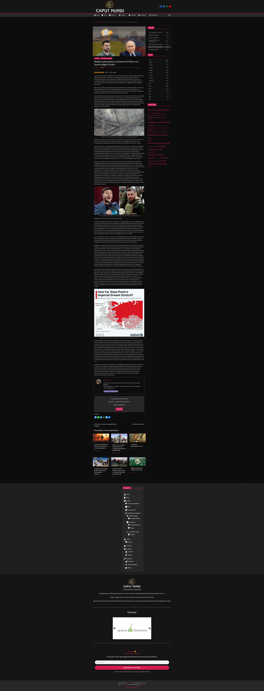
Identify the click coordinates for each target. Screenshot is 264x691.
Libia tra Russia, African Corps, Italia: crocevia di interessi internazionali (118, 471)
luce (154, 130)
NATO (150, 132)
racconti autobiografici (159, 143)
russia (132, 67)
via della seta (151, 166)
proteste (168, 132)
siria (159, 149)
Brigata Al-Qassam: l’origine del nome (137, 469)
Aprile (150, 72)
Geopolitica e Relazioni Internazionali (154, 41)
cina (155, 113)
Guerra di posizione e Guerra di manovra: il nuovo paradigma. (101, 446)
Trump (151, 158)
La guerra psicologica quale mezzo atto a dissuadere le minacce (101, 471)
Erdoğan (152, 117)
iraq (155, 125)
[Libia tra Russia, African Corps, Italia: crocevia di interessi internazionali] (119, 458)
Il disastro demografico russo (137, 445)
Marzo (150, 75)
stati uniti (152, 152)
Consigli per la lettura (154, 35)
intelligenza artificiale (159, 122)
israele (151, 128)
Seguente (150, 628)
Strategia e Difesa (156, 155)
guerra (160, 117)
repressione (151, 146)
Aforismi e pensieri (158, 110)
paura (117, 67)
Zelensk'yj (139, 67)
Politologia (97, 58)
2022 (150, 91)
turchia (164, 157)
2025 (150, 83)
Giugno (151, 67)
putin (125, 67)
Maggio (151, 70)
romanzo (160, 146)
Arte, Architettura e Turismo (155, 32)
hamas (165, 117)
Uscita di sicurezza (157, 163)
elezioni (163, 115)
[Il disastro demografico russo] (137, 434)
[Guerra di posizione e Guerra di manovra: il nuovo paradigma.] (101, 434)
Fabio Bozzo (106, 67)
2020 (150, 96)
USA (163, 161)
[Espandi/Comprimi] (169, 32)
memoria (164, 130)
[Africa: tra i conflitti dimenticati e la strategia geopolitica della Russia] (119, 434)
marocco (159, 130)
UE (158, 161)
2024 (150, 86)
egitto (158, 115)
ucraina (135, 67)
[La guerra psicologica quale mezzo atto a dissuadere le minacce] (101, 458)
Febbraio (151, 78)
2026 (150, 60)
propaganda (121, 67)
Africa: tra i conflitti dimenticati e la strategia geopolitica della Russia (119, 447)
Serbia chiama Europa (138, 424)
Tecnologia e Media (153, 49)
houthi (149, 119)
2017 (150, 99)
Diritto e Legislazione (153, 37)
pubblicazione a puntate (158, 136)
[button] (116, 15)
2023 (150, 89)
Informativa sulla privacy (132, 671)
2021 (150, 94)
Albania (150, 113)
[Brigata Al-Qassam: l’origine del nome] (137, 458)
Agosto (151, 62)
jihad (161, 128)
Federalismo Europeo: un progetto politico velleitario (105, 425)
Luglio (150, 65)
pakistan (156, 132)
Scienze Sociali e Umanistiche (106, 58)
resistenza (128, 67)
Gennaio (151, 80)
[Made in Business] (132, 628)
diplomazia (151, 115)
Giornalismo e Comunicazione (156, 44)
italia (157, 128)
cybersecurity (161, 113)
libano (165, 128)
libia (150, 130)
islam (162, 125)
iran (150, 125)
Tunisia (157, 158)
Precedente (114, 628)
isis (158, 125)
